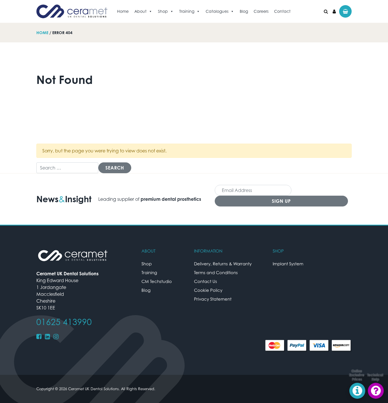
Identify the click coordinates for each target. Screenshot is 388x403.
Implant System (288, 263)
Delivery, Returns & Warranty (223, 263)
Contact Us (205, 281)
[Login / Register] (334, 11)
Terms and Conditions (216, 272)
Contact (282, 11)
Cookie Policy (208, 290)
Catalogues (217, 11)
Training (186, 11)
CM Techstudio (156, 281)
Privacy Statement (212, 298)
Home (123, 11)
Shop (163, 11)
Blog (244, 11)
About (140, 11)
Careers (261, 11)
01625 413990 (64, 322)
